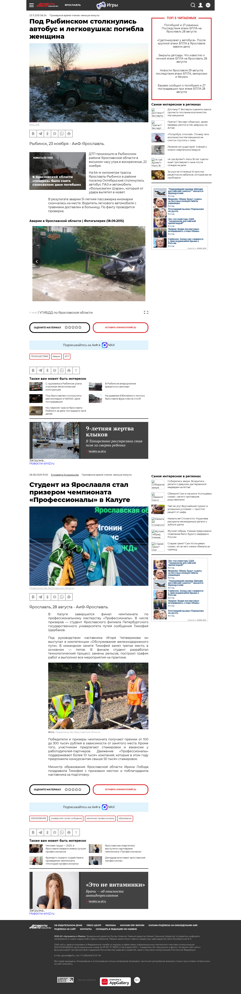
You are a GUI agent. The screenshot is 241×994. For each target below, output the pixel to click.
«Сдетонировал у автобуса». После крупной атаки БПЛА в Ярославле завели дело (181, 43)
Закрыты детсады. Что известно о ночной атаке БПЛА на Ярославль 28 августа (181, 58)
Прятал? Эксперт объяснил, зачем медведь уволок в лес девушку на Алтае (188, 124)
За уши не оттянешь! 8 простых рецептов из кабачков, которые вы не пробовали (189, 174)
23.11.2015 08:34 (38, 15)
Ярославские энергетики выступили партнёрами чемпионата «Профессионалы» (123, 848)
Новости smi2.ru (41, 463)
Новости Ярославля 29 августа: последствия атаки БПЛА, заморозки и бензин (181, 74)
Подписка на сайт (65, 929)
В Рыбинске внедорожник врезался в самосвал (120, 385)
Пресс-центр (94, 925)
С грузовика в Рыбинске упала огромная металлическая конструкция (64, 386)
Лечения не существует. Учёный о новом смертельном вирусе (187, 148)
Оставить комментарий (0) (120, 327)
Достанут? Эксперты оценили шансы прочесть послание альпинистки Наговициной (189, 112)
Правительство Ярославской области (51, 588)
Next (140, 261)
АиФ (34, 312)
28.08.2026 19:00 (38, 474)
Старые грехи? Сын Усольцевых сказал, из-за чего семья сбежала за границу (189, 546)
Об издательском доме (68, 925)
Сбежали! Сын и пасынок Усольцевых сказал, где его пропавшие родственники (190, 496)
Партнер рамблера (87, 980)
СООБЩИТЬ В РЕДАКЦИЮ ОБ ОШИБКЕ (116, 929)
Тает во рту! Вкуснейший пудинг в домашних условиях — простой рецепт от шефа (188, 509)
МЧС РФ (34, 124)
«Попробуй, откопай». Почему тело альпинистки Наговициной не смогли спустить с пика (188, 137)
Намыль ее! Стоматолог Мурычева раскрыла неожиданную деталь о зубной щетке (188, 521)
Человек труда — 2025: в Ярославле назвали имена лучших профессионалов (66, 848)
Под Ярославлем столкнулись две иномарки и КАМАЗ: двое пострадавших (64, 398)
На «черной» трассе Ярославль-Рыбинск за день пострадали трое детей (66, 410)
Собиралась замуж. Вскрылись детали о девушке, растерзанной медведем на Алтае (187, 484)
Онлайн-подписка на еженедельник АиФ (173, 925)
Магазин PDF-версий (132, 925)
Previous (37, 261)
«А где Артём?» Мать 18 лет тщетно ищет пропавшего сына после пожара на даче (188, 162)
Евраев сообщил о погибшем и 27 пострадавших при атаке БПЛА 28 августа (181, 89)
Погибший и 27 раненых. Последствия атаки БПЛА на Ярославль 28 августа (181, 28)
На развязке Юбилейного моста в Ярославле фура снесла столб (125, 397)
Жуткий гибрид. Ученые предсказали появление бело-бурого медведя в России (189, 534)
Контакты (86, 929)
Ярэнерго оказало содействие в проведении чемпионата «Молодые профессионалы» (64, 860)
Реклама (110, 925)
